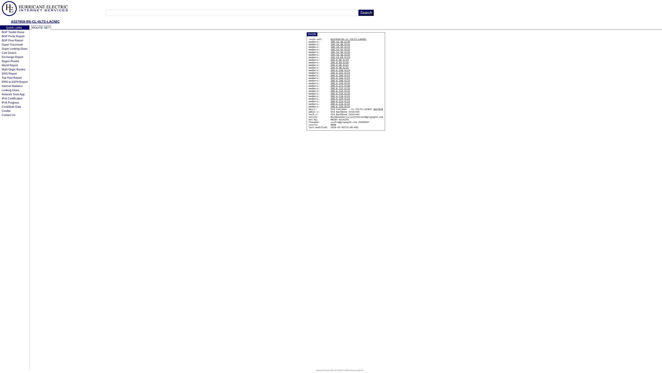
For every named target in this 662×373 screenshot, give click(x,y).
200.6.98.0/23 (340, 67)
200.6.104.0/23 (340, 75)
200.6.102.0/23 (340, 73)
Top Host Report (12, 77)
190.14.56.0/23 (340, 52)
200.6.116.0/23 (340, 93)
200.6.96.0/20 (340, 62)
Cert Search (9, 52)
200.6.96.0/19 (340, 60)
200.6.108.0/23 (340, 80)
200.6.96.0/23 (340, 65)
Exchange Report (12, 57)
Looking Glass (10, 90)
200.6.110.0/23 (340, 83)
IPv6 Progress (10, 102)
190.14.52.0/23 (340, 49)
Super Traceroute (12, 44)
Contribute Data (11, 106)
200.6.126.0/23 (340, 106)
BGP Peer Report (12, 40)
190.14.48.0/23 (340, 44)
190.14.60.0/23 (340, 57)
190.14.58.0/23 (340, 55)
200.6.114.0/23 (340, 91)
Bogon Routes (10, 61)
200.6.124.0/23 (340, 104)
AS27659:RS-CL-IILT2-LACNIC (35, 21)
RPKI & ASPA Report (15, 81)
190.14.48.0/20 (340, 42)
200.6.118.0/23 (340, 96)
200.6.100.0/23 (340, 70)
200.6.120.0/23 (340, 99)
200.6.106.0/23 (340, 78)
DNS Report (9, 73)
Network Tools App (13, 94)
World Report (10, 65)
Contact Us (8, 115)
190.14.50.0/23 (340, 47)
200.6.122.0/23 (340, 101)
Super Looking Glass (14, 48)
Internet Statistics (12, 86)
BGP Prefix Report (13, 36)
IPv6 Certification (12, 98)
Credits (6, 110)
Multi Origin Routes (13, 69)
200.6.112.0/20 (340, 86)
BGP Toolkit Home (13, 32)
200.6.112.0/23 (340, 88)
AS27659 (378, 109)
